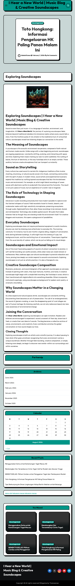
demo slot (8, 493)
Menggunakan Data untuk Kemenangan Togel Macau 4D (26, 464)
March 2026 (9, 383)
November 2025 (11, 398)
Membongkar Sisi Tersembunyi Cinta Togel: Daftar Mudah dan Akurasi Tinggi (33, 469)
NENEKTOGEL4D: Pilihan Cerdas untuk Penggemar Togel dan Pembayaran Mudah (35, 474)
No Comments (52, 55)
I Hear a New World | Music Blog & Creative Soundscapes (37, 5)
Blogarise (43, 583)
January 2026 (10, 393)
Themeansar (54, 583)
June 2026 (9, 378)
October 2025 (10, 403)
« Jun (8, 449)
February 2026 (10, 388)
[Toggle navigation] (6, 5)
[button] (68, 39)
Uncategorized (37, 23)
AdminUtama (26, 55)
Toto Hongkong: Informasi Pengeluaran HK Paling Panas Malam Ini (37, 39)
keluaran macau (19, 493)
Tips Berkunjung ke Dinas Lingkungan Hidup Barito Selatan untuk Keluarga (33, 484)
